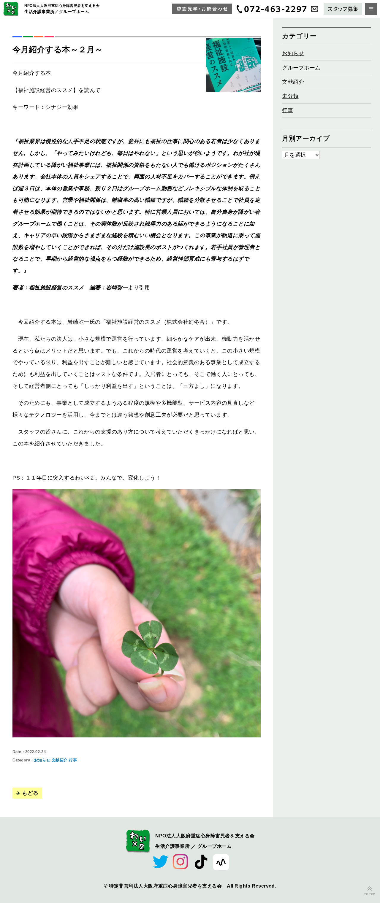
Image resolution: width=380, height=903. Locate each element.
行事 (73, 760)
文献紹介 (60, 760)
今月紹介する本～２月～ (57, 49)
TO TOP (369, 894)
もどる (30, 793)
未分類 (290, 96)
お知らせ (42, 760)
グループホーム (301, 68)
